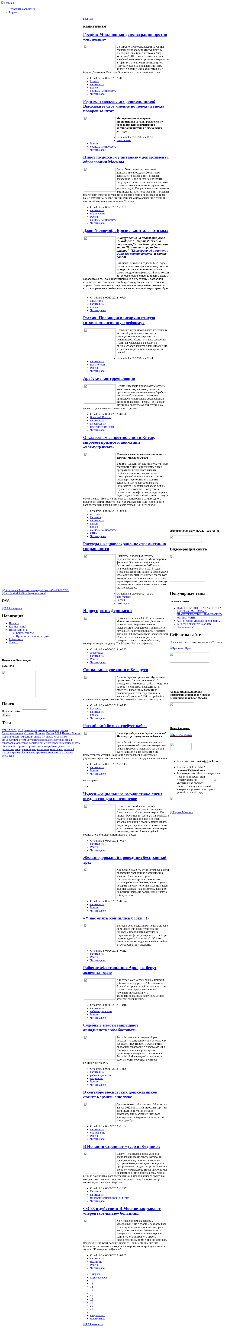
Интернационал (18, 629)
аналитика (96, 300)
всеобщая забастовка (51, 739)
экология (67, 752)
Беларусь (95, 708)
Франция (27, 736)
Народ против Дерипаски (107, 610)
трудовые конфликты (49, 752)
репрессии (8, 749)
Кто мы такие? (17, 626)
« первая (95, 1273)
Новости (14, 623)
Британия (41, 730)
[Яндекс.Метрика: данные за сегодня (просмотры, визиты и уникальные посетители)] (181, 812)
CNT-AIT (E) (9, 730)
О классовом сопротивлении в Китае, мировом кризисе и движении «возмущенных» (119, 442)
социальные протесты (45, 749)
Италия (50, 733)
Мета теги (8, 755)
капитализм (36, 742)
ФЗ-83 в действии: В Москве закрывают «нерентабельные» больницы (122, 1211)
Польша (67, 733)
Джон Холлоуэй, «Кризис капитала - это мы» (125, 230)
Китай (94, 523)
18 (91, 1299)
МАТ (58, 733)
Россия (76, 733)
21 (91, 1308)
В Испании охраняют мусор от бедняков (121, 1146)
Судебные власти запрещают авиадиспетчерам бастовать (110, 1027)
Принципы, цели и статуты (32, 636)
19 (91, 1302)
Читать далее (98, 93)
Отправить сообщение (21, 8)
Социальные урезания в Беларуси (115, 669)
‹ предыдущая (98, 1277)
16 (91, 1293)
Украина (16, 736)
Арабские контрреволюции (109, 378)
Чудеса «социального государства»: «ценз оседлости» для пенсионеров (122, 796)
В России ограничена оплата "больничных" (194, 625)
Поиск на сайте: (12, 711)
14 (91, 1286)
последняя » (97, 1318)
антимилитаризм (28, 739)
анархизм (39, 736)
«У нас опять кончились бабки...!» (116, 918)
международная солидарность (62, 742)
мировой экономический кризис (109, 1197)
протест (22, 746)
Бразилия (29, 730)
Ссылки (13, 642)
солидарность (23, 749)
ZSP (20, 730)
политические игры (102, 426)
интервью (96, 514)
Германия (53, 730)
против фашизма (38, 746)
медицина (96, 1261)
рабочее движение (59, 746)
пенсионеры (97, 364)
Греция (64, 730)
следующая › (97, 1315)
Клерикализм (98, 423)
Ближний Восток (100, 417)
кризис (94, 87)
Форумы (13, 12)
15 (91, 1289)
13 (91, 1283)
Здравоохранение (12, 733)
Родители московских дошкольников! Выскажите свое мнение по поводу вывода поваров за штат (123, 106)
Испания (29, 733)
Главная (88, 18)
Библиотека (16, 639)
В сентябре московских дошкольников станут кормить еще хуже (120, 1094)
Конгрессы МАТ (26, 632)
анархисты (52, 736)
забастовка (21, 742)
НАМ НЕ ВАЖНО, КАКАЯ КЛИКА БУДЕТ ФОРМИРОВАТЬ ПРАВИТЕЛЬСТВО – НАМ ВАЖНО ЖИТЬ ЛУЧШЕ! (199, 613)
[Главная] (7, 2)
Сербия (6, 736)
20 (91, 1305)
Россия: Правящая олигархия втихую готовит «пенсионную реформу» (119, 320)
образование (9, 746)
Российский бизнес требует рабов (115, 725)
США (93, 533)
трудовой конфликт (23, 752)
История (40, 733)
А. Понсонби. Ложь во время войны (198, 620)
